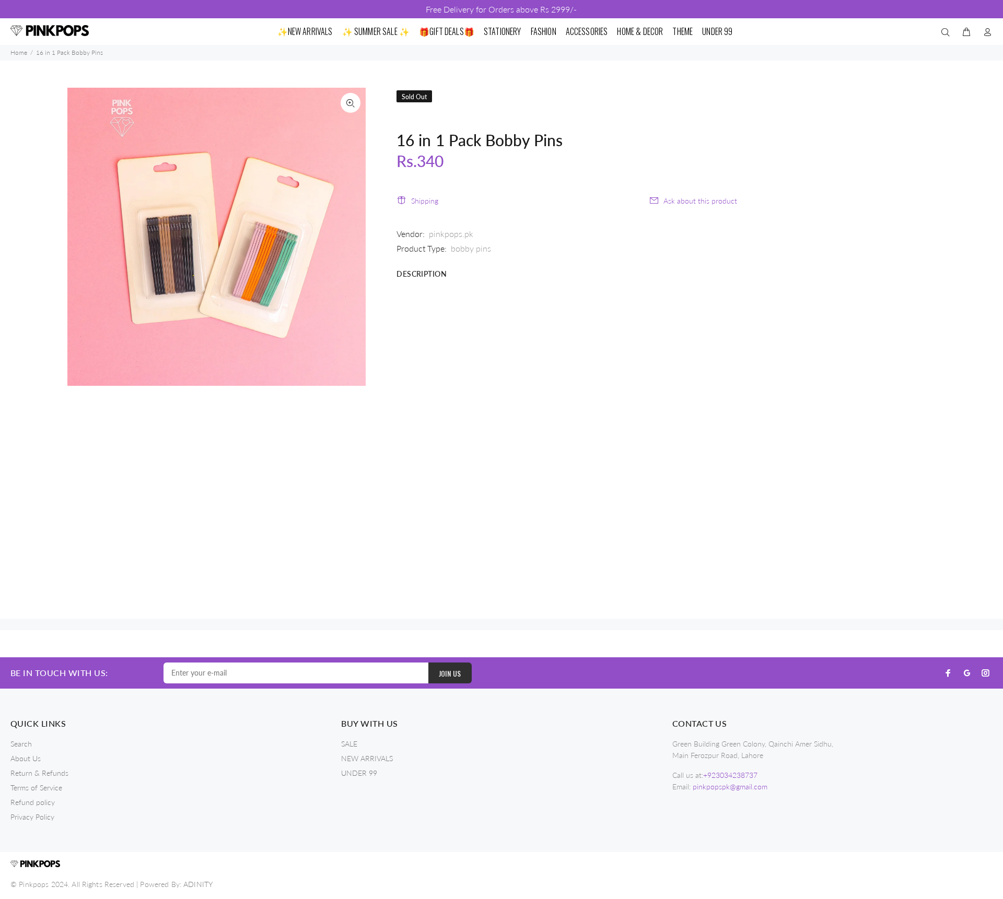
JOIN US (450, 673)
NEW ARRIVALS (367, 758)
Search (21, 743)
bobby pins (471, 248)
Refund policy (32, 802)
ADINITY (198, 884)
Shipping (424, 200)
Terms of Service (36, 787)
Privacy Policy (32, 816)
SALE (349, 743)
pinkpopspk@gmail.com (730, 786)
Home (18, 52)
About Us (25, 758)
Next (350, 236)
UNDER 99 (359, 772)
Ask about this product (700, 200)
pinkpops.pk (451, 234)
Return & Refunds (39, 772)
